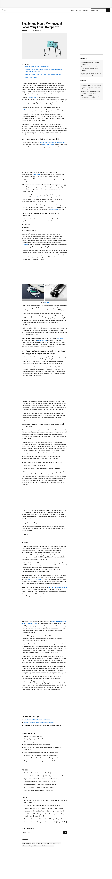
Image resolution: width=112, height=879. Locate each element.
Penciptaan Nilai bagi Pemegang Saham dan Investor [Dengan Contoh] (45, 822)
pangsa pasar (54, 209)
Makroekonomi (56, 843)
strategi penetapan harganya (58, 587)
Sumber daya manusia (48, 846)
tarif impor (60, 338)
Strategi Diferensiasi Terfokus (33, 736)
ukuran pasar (36, 174)
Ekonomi (38, 843)
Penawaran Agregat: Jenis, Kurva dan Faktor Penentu (40, 784)
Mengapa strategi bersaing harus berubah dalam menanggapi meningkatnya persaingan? (43, 70)
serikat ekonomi (42, 340)
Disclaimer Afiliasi (57, 876)
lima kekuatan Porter (39, 197)
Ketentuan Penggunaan (67, 876)
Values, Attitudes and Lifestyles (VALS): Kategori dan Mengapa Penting (45, 776)
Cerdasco (5, 10)
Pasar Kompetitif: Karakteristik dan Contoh (37, 720)
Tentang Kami (33, 876)
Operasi (32, 846)
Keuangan (49, 843)
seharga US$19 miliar (34, 579)
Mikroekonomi (26, 846)
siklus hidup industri (48, 145)
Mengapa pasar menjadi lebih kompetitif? (37, 66)
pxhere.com (46, 302)
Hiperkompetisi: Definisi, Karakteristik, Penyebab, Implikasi (41, 752)
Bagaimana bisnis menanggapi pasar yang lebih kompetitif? (43, 74)
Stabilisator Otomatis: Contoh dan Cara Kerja (38, 773)
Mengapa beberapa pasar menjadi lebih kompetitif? (39, 722)
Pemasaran (38, 846)
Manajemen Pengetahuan (31, 742)
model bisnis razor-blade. (59, 621)
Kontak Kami (87, 876)
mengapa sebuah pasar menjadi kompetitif (53, 142)
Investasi (43, 843)
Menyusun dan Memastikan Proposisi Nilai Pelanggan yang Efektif (44, 811)
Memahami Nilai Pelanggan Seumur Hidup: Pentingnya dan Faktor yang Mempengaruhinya (91, 87)
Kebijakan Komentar (79, 876)
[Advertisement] (56, 4)
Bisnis (33, 843)
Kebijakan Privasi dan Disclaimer (44, 876)
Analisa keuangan (26, 843)
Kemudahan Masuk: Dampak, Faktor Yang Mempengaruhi (41, 758)
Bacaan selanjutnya (31, 77)
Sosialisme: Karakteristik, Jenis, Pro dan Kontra (38, 790)
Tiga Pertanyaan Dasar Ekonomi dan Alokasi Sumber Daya (42, 779)
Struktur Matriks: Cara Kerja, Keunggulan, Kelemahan (40, 782)
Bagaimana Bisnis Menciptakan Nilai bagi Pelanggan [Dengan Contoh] (45, 819)
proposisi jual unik (33, 97)
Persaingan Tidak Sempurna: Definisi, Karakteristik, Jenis (41, 755)
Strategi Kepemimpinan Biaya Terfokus (35, 739)
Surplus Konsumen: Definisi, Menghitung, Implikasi (39, 787)
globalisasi (25, 245)
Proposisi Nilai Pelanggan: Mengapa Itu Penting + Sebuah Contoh (43, 808)
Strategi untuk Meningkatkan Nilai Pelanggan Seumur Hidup (42, 805)
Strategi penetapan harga (29, 624)
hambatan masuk (27, 110)
